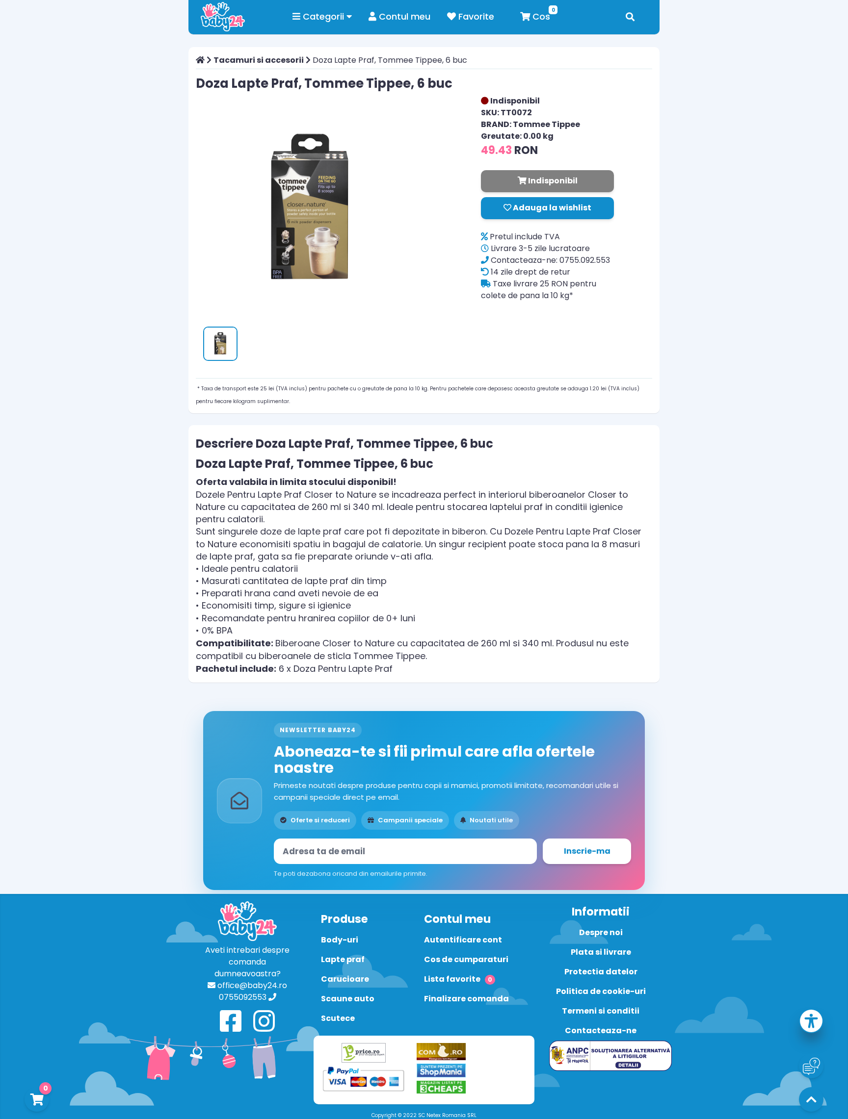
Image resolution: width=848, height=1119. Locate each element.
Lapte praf (343, 959)
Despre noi (601, 932)
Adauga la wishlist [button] (551, 207)
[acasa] (200, 60)
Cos (540, 16)
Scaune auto (347, 998)
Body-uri (339, 939)
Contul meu (403, 16)
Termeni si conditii (600, 1011)
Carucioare (345, 979)
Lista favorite (458, 979)
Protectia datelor (600, 971)
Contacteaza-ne (600, 1030)
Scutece (338, 1018)
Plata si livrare (601, 952)
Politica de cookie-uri (601, 991)
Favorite (475, 16)
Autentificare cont (463, 939)
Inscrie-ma (587, 851)
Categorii (323, 16)
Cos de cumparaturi (466, 959)
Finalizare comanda (466, 998)
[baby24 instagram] (264, 1021)
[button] (811, 1023)
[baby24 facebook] (230, 1021)
